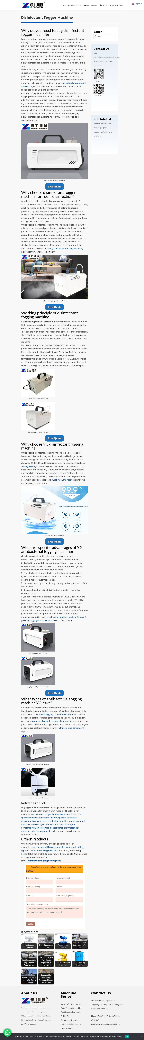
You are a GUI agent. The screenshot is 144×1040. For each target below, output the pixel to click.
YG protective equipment (71, 728)
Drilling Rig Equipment (101, 127)
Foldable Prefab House (102, 123)
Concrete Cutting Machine (71, 1004)
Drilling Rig (65, 1016)
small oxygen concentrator (44, 824)
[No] (141, 1036)
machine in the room (62, 480)
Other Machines (67, 1028)
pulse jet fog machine (41, 831)
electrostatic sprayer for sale (45, 814)
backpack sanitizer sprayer (52, 817)
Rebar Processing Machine (71, 1008)
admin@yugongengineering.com (44, 860)
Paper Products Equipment (71, 1024)
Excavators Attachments (102, 132)
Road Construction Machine (71, 1012)
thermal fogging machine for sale (67, 617)
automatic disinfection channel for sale (49, 721)
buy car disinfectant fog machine (65, 248)
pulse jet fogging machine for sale (38, 620)
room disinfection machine (55, 821)
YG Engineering (28, 466)
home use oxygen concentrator (47, 828)
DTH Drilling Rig (99, 136)
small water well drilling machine (41, 850)
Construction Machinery (70, 1020)
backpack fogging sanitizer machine (53, 714)
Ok (127, 1036)
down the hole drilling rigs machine (48, 847)
